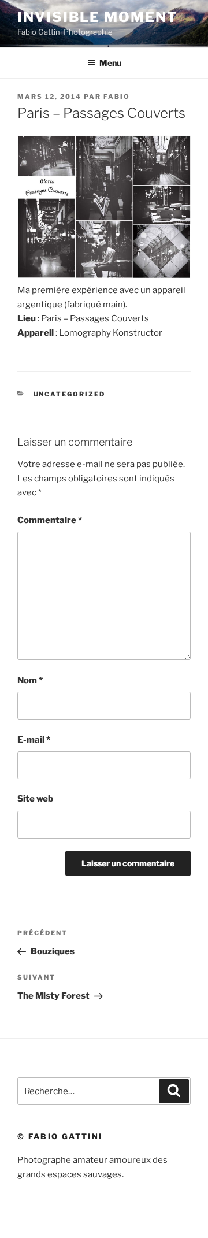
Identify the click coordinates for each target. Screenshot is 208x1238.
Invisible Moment (97, 17)
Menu (110, 63)
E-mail (33, 740)
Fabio (116, 96)
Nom (30, 680)
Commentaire (49, 520)
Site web (35, 799)
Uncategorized (70, 394)
